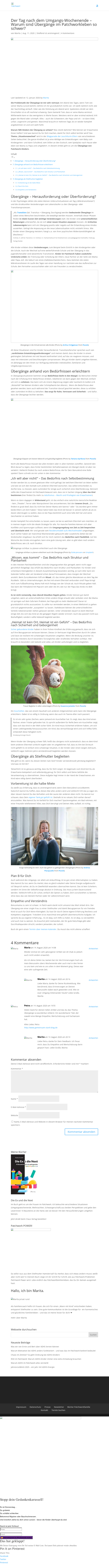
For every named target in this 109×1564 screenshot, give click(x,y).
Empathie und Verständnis (27, 190)
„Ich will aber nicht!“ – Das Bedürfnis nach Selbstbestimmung (39, 168)
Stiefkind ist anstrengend (48, 33)
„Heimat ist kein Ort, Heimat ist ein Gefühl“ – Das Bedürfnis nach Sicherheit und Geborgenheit (50, 175)
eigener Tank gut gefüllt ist (40, 797)
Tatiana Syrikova (78, 458)
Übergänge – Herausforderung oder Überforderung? (35, 161)
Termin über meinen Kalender (42, 929)
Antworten (93, 948)
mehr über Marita (19, 1317)
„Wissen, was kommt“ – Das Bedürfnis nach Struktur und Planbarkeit (41, 172)
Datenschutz (35, 1407)
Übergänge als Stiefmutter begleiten (28, 179)
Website (14, 1115)
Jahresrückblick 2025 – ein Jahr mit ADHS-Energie (32, 1367)
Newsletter (59, 1407)
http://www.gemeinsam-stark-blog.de (40, 1027)
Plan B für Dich (23, 186)
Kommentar (17, 1068)
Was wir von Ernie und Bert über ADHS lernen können (35, 1346)
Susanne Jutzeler (68, 706)
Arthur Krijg (68, 345)
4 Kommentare (67, 33)
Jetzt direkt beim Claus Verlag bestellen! (28, 1219)
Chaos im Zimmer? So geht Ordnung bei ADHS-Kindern (35, 1355)
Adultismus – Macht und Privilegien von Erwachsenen (68, 495)
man (76, 345)
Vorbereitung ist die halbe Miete (29, 183)
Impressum (21, 1407)
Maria (27, 947)
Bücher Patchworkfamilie (78, 1407)
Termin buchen (58, 1410)
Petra (27, 1005)
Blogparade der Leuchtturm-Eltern (62, 136)
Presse (48, 1407)
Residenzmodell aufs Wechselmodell (65, 530)
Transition (21, 212)
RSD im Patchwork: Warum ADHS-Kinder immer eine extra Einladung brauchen (46, 1359)
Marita (17, 33)
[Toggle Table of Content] (13, 157)
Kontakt (44, 1410)
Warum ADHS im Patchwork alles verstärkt (29, 1363)
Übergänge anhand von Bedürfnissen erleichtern (33, 164)
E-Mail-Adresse (18, 1107)
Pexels (85, 345)
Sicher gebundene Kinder (22, 629)
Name (14, 1099)
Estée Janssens (77, 552)
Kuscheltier (19, 711)
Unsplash (89, 552)
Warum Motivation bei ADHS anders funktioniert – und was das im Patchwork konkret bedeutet (53, 1350)
